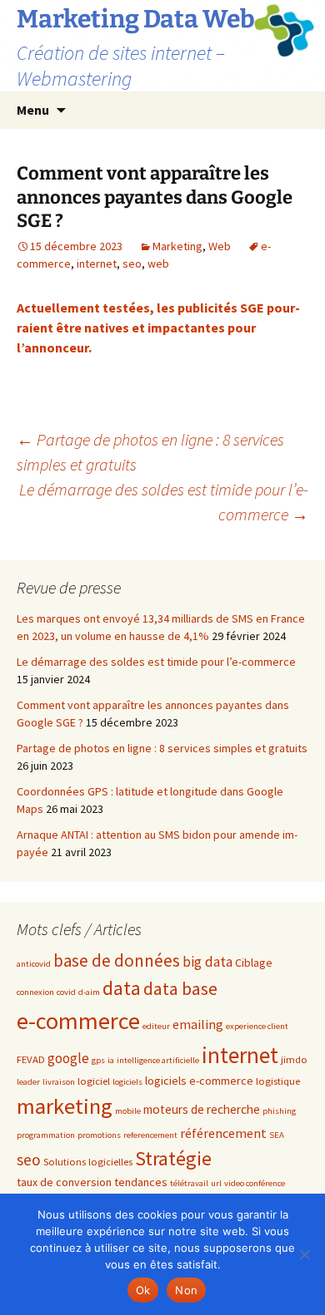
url (216, 1183)
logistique (278, 1080)
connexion (35, 992)
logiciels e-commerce (199, 1080)
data (121, 988)
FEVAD (31, 1059)
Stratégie (173, 1158)
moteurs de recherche (201, 1109)
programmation (46, 1135)
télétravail (189, 1183)
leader (28, 1081)
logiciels (127, 1081)
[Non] (304, 1254)
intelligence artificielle (158, 1060)
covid (66, 992)
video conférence (254, 1183)
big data (207, 962)
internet (97, 263)
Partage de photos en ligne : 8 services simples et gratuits (162, 748)
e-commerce (78, 1021)
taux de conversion (64, 1182)
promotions (99, 1135)
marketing (64, 1106)
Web (219, 246)
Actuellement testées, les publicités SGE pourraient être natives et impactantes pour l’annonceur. (158, 327)
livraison (58, 1081)
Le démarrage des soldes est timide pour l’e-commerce (163, 502)
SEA (276, 1135)
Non (186, 1290)
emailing (197, 1024)
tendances (141, 1182)
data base (180, 989)
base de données (116, 960)
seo (132, 263)
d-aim (89, 992)
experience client (257, 1026)
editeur (156, 1026)
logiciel (94, 1080)
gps (98, 1060)
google (68, 1058)
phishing (279, 1111)
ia (111, 1060)
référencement (223, 1133)
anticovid (34, 963)
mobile (128, 1111)
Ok (143, 1290)
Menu (33, 109)
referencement (150, 1135)
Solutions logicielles (87, 1161)
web (158, 263)
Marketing (177, 246)
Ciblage (253, 962)
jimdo (294, 1059)
